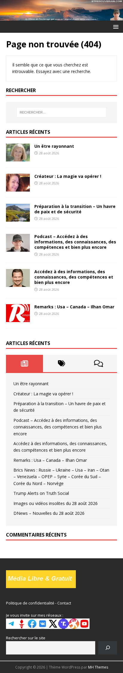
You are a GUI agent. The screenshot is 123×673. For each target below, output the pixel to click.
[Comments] (98, 363)
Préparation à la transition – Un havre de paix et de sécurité (75, 209)
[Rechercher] (107, 648)
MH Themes (98, 667)
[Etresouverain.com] (61, 17)
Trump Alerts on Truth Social (41, 493)
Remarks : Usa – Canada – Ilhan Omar (74, 307)
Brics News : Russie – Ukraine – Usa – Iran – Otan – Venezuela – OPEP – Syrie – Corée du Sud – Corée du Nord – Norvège (61, 476)
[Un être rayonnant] (18, 158)
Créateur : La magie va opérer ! (67, 176)
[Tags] (61, 363)
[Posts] (24, 363)
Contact (64, 603)
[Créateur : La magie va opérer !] (18, 188)
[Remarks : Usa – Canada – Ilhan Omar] (18, 318)
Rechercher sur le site (25, 638)
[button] (115, 26)
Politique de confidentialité (30, 603)
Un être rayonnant (54, 146)
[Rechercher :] (62, 112)
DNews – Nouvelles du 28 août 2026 (48, 513)
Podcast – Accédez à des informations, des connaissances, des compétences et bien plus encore (75, 242)
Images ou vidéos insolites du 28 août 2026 (55, 503)
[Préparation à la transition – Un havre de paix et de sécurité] (18, 218)
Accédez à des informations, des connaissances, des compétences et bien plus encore (73, 277)
